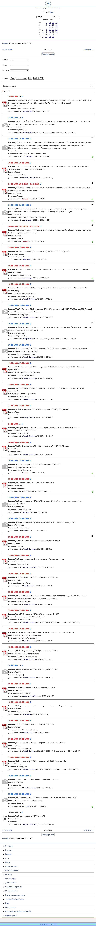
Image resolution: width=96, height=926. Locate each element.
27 (56, 25)
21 (53, 27)
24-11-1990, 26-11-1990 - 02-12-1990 (23, 226)
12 (50, 23)
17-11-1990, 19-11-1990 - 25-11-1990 (23, 184)
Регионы (8, 850)
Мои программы (11, 891)
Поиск (51, 12)
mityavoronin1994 (30, 567)
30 (56, 32)
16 (50, 32)
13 (50, 25)
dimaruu (26, 512)
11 (46, 37)
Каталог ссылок (11, 870)
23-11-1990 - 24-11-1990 (18, 406)
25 (53, 37)
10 (46, 34)
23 (53, 32)
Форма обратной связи (14, 899)
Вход (7, 903)
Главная (5, 43)
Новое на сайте (11, 866)
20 (53, 25)
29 (56, 30)
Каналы (8, 854)
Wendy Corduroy (29, 178)
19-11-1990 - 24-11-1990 (18, 461)
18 (50, 37)
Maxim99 (26, 259)
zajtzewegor (27, 156)
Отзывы (8, 874)
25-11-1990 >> (89, 49)
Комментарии (10, 879)
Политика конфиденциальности (18, 911)
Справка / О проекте (13, 887)
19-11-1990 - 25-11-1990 (18, 163)
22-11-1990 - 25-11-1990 (18, 305)
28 (56, 27)
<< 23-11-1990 (7, 49)
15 (50, 30)
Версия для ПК (11, 915)
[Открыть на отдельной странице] (22, 96)
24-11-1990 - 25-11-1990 (18, 139)
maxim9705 (27, 733)
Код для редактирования (15, 895)
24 (53, 34)
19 (53, 23)
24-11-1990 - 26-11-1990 (18, 442)
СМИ (7, 858)
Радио (7, 862)
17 (50, 34)
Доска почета (10, 883)
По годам (9, 846)
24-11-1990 (13, 96)
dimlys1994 (27, 111)
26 (56, 23)
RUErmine (27, 714)
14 (50, 27)
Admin (25, 199)
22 (53, 30)
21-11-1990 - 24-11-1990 (18, 205)
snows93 (26, 806)
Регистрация (10, 907)
